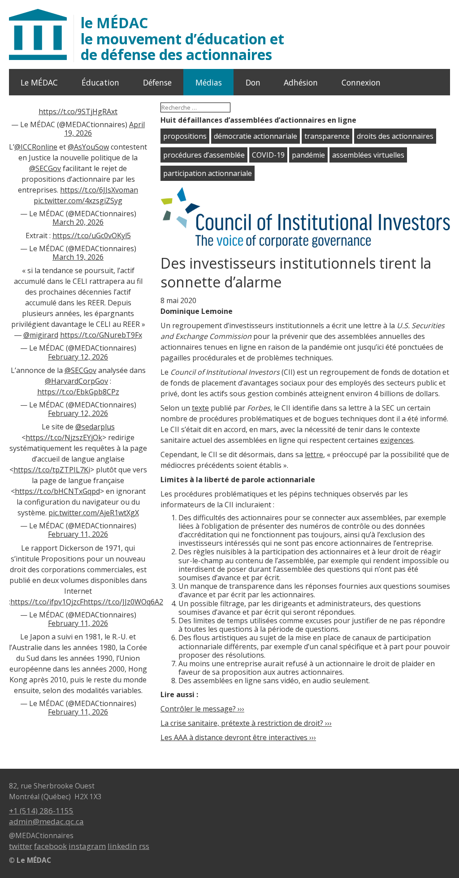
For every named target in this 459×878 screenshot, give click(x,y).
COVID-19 (268, 155)
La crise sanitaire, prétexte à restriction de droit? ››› (246, 723)
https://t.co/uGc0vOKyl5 (91, 235)
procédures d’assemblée (204, 155)
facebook (50, 846)
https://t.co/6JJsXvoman (99, 190)
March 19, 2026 (78, 257)
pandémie (308, 155)
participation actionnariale (207, 173)
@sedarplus (95, 427)
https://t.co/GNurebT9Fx (101, 335)
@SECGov (45, 168)
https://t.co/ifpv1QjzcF (46, 602)
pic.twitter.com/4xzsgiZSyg (78, 201)
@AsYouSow (88, 147)
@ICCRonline (35, 147)
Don (253, 82)
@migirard (40, 335)
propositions (185, 136)
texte (200, 408)
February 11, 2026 (78, 534)
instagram (87, 846)
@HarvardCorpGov (76, 381)
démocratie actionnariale (255, 136)
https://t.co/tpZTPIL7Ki (51, 470)
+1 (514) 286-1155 (41, 810)
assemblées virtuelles (368, 155)
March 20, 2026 (78, 222)
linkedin (122, 846)
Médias (208, 82)
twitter (20, 846)
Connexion (361, 82)
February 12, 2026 (78, 357)
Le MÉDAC (39, 82)
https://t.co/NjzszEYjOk (64, 437)
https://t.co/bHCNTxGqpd (57, 491)
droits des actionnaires (395, 136)
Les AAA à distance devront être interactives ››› (238, 737)
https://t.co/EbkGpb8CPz (78, 392)
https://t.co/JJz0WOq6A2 (123, 602)
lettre (314, 454)
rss (144, 846)
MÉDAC (182, 38)
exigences (396, 440)
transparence (327, 136)
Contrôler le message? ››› (202, 709)
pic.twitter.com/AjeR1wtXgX (93, 513)
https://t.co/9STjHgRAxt (78, 111)
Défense (157, 82)
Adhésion (301, 82)
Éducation (100, 82)
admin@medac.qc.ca (46, 821)
